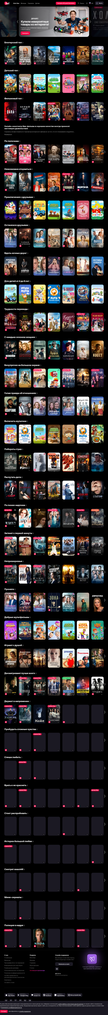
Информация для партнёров (13, 965)
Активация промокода (37, 970)
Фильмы (32, 960)
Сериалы (32, 963)
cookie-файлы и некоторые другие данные (70, 1004)
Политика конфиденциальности (14, 973)
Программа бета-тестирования (14, 963)
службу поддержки (25, 1011)
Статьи (32, 968)
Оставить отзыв (9, 982)
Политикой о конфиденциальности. (11, 1007)
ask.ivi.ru (58, 973)
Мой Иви (32, 957)
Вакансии (7, 960)
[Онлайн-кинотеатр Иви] (7, 3)
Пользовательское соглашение (14, 970)
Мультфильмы (34, 965)
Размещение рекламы (11, 968)
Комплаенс (7, 980)
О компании (8, 957)
